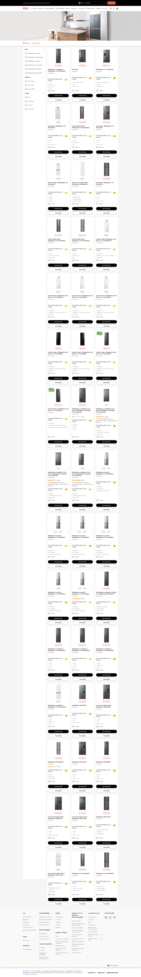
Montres (58, 925)
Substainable (92, 917)
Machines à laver (44, 936)
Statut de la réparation (78, 941)
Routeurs (58, 927)
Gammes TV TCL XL (28, 927)
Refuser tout (101, 972)
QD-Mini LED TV (27, 917)
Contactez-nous (60, 946)
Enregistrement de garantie (77, 935)
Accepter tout (92, 972)
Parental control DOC (93, 939)
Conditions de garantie (62, 939)
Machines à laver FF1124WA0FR (44, 958)
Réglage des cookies (112, 972)
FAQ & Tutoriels (76, 921)
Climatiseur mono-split (45, 917)
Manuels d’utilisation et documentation (78, 924)
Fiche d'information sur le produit (55, 79)
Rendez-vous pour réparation (61, 949)
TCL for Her (91, 925)
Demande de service (77, 939)
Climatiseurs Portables (45, 919)
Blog (89, 922)
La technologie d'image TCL (29, 930)
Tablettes (58, 922)
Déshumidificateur (44, 922)
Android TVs (26, 925)
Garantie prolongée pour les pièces (77, 931)
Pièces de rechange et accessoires (62, 942)
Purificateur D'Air (44, 939)
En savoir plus (58, 95)
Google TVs (26, 922)
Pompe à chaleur (44, 925)
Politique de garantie (78, 928)
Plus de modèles (27, 949)
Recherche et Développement (92, 928)
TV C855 (41, 950)
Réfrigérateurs (43, 933)
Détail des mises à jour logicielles (62, 953)
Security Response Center (93, 935)
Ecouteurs (58, 919)
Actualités (91, 919)
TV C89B (41, 947)
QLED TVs (26, 919)
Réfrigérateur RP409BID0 (43, 953)
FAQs (57, 936)
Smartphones (59, 917)
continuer (111, 3)
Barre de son (26, 940)
